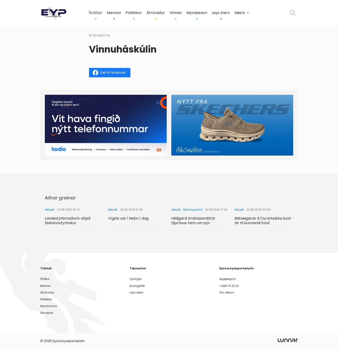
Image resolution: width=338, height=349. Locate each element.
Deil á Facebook (113, 72)
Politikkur (134, 12)
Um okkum (226, 292)
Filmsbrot (46, 313)
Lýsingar (136, 279)
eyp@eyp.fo (227, 279)
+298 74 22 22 (229, 286)
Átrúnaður (155, 12)
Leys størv (221, 12)
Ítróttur (95, 12)
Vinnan (175, 12)
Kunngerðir (137, 286)
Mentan (114, 12)
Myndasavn (196, 12)
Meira (240, 12)
